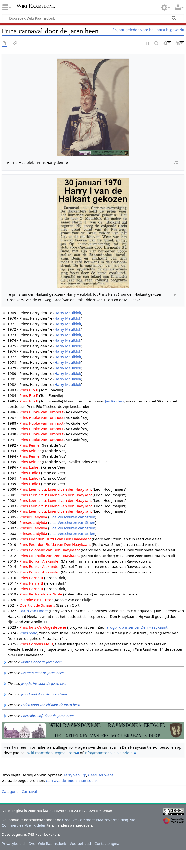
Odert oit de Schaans (37, 605)
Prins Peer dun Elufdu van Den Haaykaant (55, 538)
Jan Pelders (114, 401)
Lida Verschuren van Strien (72, 516)
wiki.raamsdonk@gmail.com (51, 752)
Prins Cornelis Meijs (36, 643)
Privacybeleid (13, 843)
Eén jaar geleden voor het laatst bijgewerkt (147, 29)
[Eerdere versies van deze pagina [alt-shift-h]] (156, 43)
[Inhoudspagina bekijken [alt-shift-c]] (4, 43)
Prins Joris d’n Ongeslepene (42, 627)
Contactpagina (106, 843)
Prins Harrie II (31, 577)
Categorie (10, 791)
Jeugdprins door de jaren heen (44, 683)
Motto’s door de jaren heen (41, 662)
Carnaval (29, 791)
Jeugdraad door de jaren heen (44, 694)
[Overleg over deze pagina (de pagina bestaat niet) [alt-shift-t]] (15, 43)
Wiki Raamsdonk (35, 6)
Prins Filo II (28, 389)
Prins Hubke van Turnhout (41, 412)
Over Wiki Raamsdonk (47, 843)
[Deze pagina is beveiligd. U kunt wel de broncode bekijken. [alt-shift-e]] (147, 43)
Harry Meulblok (67, 312)
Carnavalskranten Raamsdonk (72, 780)
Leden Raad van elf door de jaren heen (50, 705)
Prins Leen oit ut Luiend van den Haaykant (55, 489)
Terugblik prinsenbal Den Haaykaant (136, 627)
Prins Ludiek (29, 467)
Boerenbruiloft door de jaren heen (47, 715)
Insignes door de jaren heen (42, 673)
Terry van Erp (75, 775)
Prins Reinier (30, 445)
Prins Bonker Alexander (39, 561)
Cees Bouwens (100, 775)
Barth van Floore (33, 610)
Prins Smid (28, 632)
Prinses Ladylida (33, 516)
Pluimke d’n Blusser (36, 599)
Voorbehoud (80, 843)
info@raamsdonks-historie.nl (108, 752)
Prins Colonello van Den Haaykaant (49, 550)
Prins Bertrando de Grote (40, 594)
